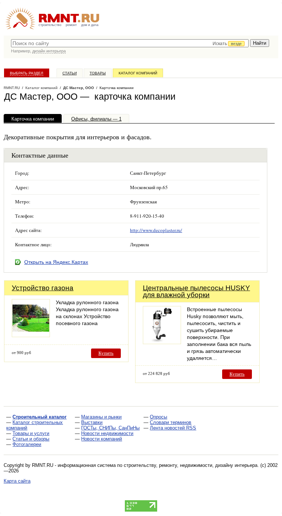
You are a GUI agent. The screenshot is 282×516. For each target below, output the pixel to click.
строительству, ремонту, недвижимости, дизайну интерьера (190, 465)
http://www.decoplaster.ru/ (156, 230)
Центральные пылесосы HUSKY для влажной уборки (196, 291)
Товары (98, 73)
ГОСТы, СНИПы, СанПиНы (110, 428)
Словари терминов (170, 422)
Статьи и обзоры (30, 439)
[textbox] (130, 43)
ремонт (71, 25)
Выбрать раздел (26, 73)
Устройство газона (42, 288)
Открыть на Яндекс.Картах (56, 262)
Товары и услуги (30, 433)
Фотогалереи (26, 444)
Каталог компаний (138, 73)
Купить (105, 353)
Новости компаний (101, 439)
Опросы (158, 417)
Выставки (91, 422)
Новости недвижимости (107, 433)
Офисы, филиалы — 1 (96, 119)
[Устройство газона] (31, 335)
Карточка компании (32, 119)
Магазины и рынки (101, 417)
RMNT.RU (12, 88)
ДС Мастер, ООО (78, 88)
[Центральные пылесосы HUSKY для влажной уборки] (162, 342)
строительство (50, 25)
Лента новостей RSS (173, 428)
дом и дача (89, 25)
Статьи (69, 73)
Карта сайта (17, 481)
